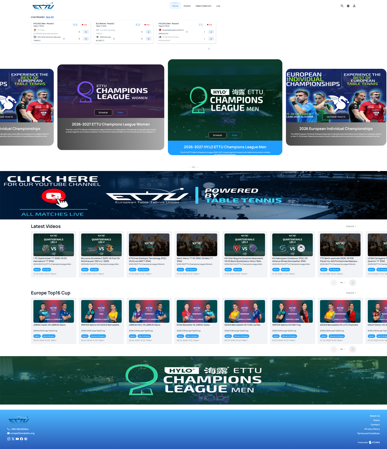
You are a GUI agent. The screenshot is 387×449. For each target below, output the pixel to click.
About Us (375, 415)
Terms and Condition (368, 433)
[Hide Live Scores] (209, 48)
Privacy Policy (372, 429)
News (377, 420)
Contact (375, 424)
